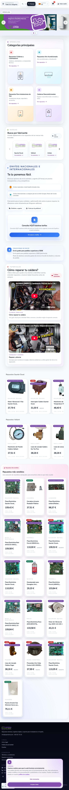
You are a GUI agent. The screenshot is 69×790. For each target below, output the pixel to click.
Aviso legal (5, 742)
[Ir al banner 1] (33, 33)
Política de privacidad (7, 745)
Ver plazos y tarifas (33, 235)
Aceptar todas (34, 784)
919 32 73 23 (18, 734)
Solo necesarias (34, 779)
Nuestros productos (7, 757)
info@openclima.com (7, 734)
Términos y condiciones (8, 755)
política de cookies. (24, 774)
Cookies (4, 747)
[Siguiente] (65, 22)
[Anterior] (3, 22)
